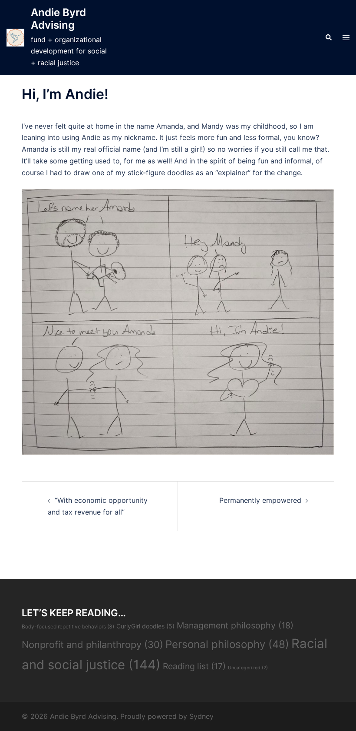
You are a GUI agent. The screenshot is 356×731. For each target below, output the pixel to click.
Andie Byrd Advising (58, 18)
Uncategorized (248, 668)
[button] (328, 37)
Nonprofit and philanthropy (92, 644)
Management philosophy (235, 625)
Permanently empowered (260, 500)
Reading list (194, 666)
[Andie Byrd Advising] (15, 38)
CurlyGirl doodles (145, 626)
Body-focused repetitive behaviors (68, 626)
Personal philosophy (227, 644)
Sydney (201, 716)
